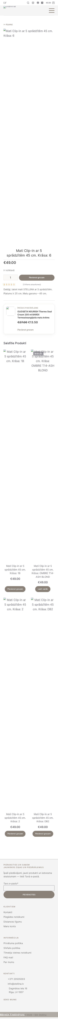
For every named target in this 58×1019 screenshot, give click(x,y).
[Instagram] (42, 3)
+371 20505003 (16, 979)
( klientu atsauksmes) (32, 284)
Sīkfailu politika (12, 948)
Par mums (9, 962)
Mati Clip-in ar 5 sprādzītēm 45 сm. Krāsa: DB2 (42, 818)
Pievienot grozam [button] (15, 589)
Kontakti (8, 912)
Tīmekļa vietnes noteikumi (17, 952)
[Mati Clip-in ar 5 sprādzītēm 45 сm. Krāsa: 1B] (15, 455)
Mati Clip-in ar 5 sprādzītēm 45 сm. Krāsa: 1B (15, 570)
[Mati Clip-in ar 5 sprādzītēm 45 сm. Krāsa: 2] (15, 703)
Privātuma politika (13, 943)
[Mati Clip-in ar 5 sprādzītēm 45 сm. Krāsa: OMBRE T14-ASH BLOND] (42, 455)
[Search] (28, 3)
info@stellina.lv (16, 983)
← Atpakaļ (8, 24)
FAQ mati (8, 957)
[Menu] (51, 10)
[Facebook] (38, 3)
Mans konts (10, 926)
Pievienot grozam (36, 277)
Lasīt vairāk (43, 589)
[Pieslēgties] (33, 3)
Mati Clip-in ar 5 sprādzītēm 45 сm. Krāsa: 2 (15, 818)
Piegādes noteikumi (14, 916)
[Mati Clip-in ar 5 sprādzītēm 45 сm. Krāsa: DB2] (42, 703)
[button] (5, 3)
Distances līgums (13, 921)
